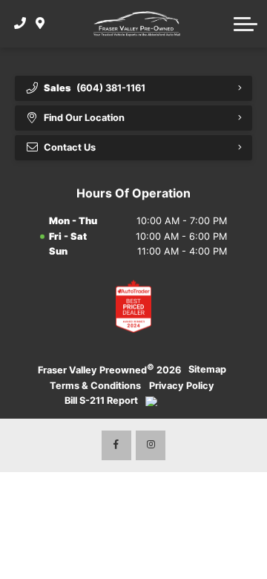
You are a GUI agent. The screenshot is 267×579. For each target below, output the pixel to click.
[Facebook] (116, 445)
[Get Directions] (40, 24)
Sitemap (207, 369)
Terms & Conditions (95, 385)
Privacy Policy (181, 385)
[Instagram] (150, 445)
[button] (245, 24)
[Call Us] (20, 24)
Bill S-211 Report (101, 400)
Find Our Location (84, 117)
